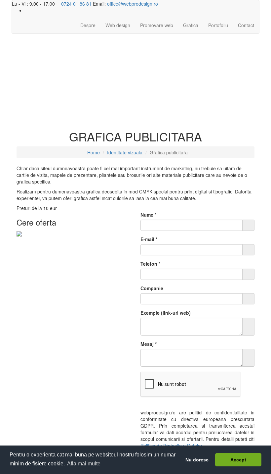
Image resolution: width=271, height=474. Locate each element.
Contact (246, 25)
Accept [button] (238, 459)
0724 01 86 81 (76, 3)
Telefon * (150, 263)
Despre (88, 25)
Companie (151, 288)
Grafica (190, 25)
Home (93, 152)
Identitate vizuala (124, 152)
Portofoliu (218, 25)
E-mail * (148, 239)
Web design (117, 25)
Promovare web (156, 25)
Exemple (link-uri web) (165, 312)
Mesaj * (148, 344)
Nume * (148, 214)
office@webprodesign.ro (132, 3)
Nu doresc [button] (197, 459)
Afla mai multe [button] (83, 463)
